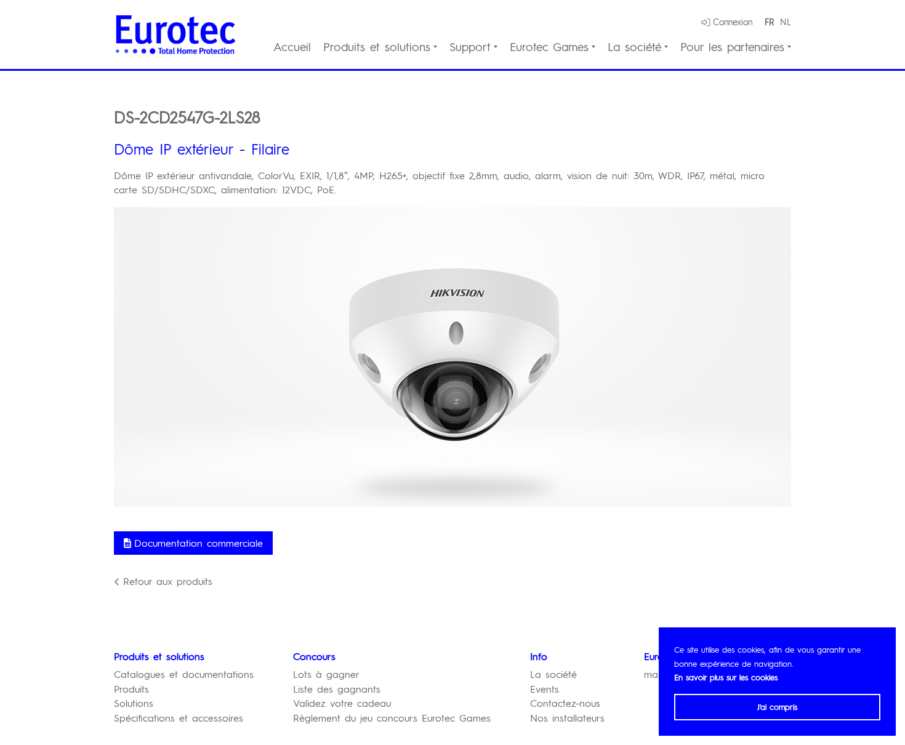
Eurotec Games (549, 47)
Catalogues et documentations (184, 673)
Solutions (133, 702)
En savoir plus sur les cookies (726, 677)
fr (769, 21)
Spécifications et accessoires (178, 717)
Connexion (732, 21)
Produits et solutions (376, 47)
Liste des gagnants (336, 688)
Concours (314, 656)
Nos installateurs (567, 717)
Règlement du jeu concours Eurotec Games (392, 717)
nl (785, 21)
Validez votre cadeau (342, 702)
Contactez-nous (565, 702)
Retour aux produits (167, 580)
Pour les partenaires (732, 47)
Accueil (292, 47)
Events (544, 688)
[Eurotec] (175, 34)
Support (470, 47)
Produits (131, 688)
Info (538, 656)
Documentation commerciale (198, 542)
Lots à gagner (326, 673)
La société (634, 47)
